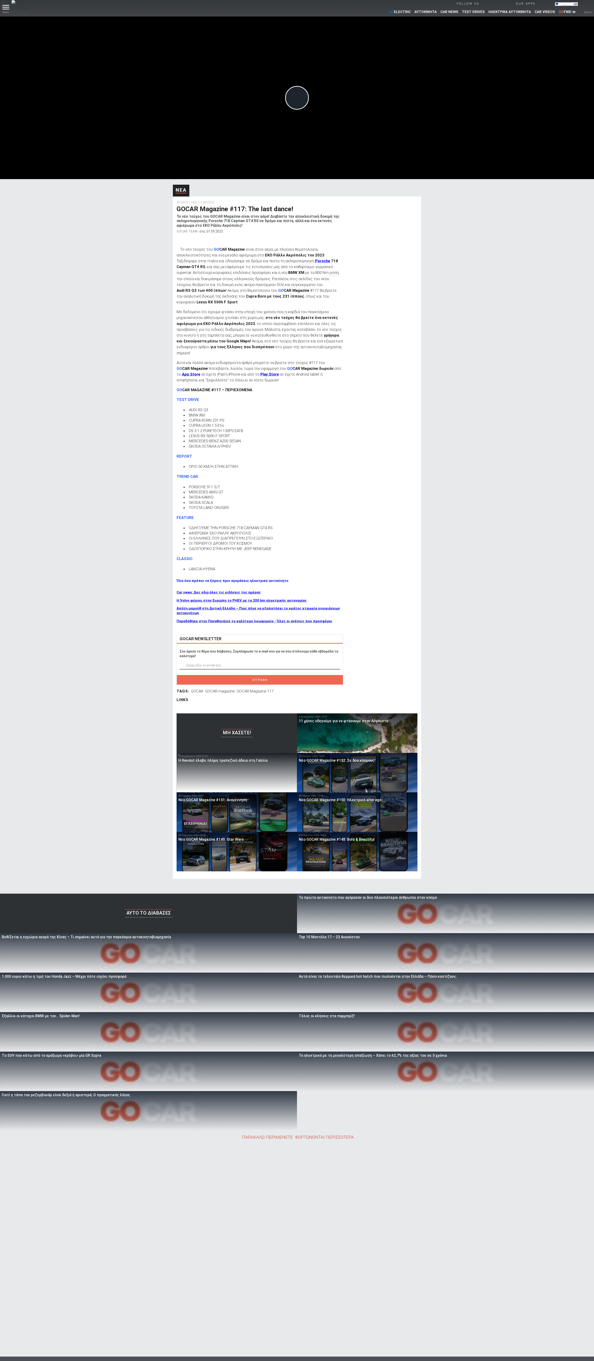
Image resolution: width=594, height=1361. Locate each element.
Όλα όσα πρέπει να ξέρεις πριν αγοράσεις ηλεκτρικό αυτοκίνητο (232, 581)
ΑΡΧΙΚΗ (182, 202)
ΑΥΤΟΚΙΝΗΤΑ (425, 12)
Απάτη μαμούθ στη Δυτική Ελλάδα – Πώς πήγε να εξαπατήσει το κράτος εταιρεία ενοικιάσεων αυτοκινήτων (258, 610)
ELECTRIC (400, 12)
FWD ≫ (567, 12)
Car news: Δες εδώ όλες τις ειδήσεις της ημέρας (219, 592)
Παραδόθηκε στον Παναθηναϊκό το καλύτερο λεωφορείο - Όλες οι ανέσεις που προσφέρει (254, 621)
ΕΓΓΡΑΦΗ (260, 680)
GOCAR (197, 691)
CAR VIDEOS (545, 12)
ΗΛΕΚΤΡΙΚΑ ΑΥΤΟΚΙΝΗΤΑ (509, 12)
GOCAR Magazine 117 (255, 691)
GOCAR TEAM (187, 231)
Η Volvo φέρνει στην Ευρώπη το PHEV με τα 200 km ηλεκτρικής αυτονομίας (242, 600)
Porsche (322, 261)
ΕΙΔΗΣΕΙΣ (208, 202)
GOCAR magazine (220, 691)
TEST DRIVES (473, 12)
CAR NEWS (449, 12)
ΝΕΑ (181, 190)
